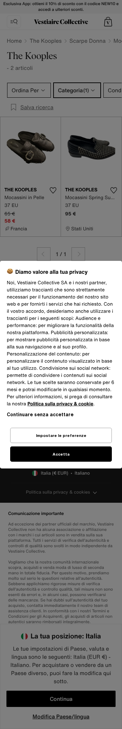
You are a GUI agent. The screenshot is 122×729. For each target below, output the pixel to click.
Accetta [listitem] (61, 454)
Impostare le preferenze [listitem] (61, 435)
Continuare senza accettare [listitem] (40, 414)
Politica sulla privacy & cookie (60, 403)
